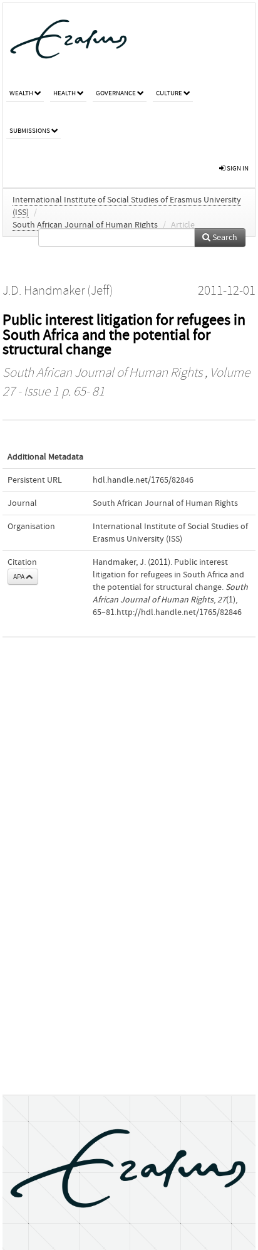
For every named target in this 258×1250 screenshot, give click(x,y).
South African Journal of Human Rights (85, 225)
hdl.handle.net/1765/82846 (143, 480)
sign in (237, 168)
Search (223, 238)
